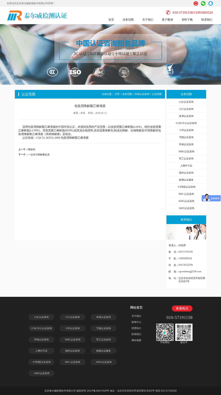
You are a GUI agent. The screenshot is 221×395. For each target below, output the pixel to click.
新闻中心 (136, 322)
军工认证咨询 (186, 158)
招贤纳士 (136, 328)
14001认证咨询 (186, 208)
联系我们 (206, 19)
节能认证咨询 (186, 137)
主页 (117, 94)
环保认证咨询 (142, 94)
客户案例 (167, 19)
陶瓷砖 (31, 149)
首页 (111, 19)
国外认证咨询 (186, 172)
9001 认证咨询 (186, 194)
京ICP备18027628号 (98, 390)
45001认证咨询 (186, 201)
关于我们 (147, 19)
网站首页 (136, 307)
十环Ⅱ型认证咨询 (186, 187)
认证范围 (157, 94)
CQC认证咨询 (186, 102)
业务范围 (128, 19)
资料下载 (187, 19)
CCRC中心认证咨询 (186, 123)
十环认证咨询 (186, 130)
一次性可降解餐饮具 (39, 154)
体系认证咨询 (186, 116)
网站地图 (136, 340)
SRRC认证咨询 (186, 151)
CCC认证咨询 (186, 109)
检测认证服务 (186, 180)
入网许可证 (186, 165)
